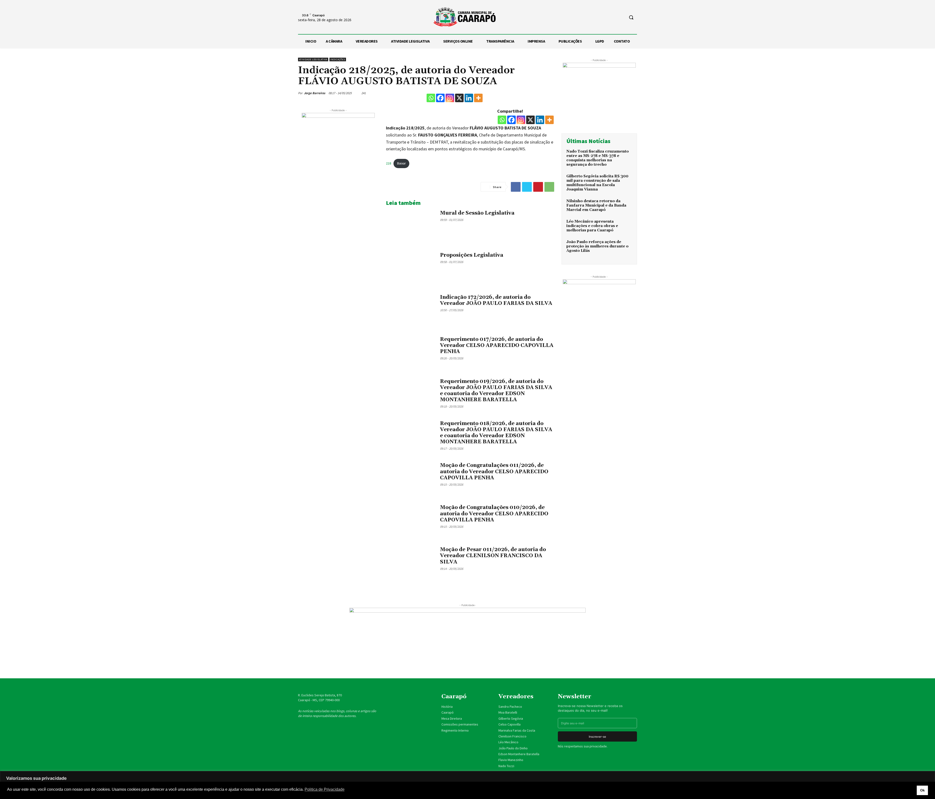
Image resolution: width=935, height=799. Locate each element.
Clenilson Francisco (512, 736)
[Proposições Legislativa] (411, 269)
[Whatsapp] (431, 98)
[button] (631, 17)
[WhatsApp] (549, 187)
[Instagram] (450, 98)
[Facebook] (440, 98)
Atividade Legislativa (313, 59)
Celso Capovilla (509, 724)
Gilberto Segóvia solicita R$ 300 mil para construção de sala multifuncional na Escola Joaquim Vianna (597, 183)
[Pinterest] (538, 187)
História (447, 706)
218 (388, 163)
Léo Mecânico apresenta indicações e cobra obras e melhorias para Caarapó (592, 226)
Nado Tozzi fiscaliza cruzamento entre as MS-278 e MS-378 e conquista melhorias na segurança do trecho (597, 158)
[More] (478, 98)
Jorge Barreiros (314, 93)
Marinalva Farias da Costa (516, 730)
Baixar (401, 163)
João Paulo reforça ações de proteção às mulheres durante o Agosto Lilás (597, 246)
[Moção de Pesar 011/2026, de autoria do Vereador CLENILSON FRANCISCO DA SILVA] (411, 563)
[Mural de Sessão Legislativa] (411, 227)
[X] (459, 98)
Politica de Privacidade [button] (325, 789)
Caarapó (447, 712)
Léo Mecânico (508, 742)
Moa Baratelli (507, 712)
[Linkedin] (469, 98)
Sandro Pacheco (510, 706)
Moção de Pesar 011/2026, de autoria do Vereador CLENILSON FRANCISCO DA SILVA (493, 555)
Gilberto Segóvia (510, 718)
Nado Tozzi (506, 766)
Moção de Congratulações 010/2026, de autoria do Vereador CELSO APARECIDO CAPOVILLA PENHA (494, 513)
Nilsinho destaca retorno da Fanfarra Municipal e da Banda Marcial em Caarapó (596, 205)
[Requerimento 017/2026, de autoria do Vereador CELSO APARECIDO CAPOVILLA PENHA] (411, 353)
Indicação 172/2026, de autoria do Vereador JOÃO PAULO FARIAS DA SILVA (496, 300)
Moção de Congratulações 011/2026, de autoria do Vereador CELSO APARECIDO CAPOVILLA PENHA (494, 471)
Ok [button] (922, 790)
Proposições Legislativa (471, 255)
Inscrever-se (597, 736)
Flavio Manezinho (510, 760)
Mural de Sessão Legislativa (477, 213)
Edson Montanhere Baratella (518, 754)
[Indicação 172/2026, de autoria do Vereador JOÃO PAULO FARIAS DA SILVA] (411, 311)
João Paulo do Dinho (513, 748)
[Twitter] (527, 187)
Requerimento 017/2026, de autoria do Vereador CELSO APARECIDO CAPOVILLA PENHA (496, 345)
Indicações (337, 59)
